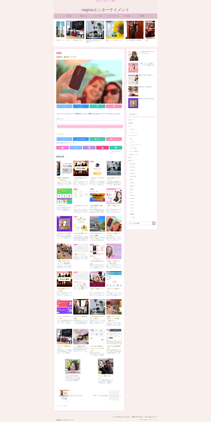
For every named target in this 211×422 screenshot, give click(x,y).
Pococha (132, 182)
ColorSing (132, 167)
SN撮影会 (130, 123)
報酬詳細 (132, 214)
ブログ (59, 53)
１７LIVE (132, 217)
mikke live (132, 173)
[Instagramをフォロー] (89, 148)
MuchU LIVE (133, 176)
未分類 (130, 157)
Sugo (131, 192)
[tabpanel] (66, 32)
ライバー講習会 (134, 151)
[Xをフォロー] (76, 148)
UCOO (131, 201)
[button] (114, 106)
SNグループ (131, 120)
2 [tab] (102, 47)
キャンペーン (133, 132)
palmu (131, 179)
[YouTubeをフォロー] (102, 148)
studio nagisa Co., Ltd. (150, 417)
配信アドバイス (134, 154)
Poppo (131, 189)
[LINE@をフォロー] (115, 148)
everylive (132, 170)
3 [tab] (104, 47)
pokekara (132, 186)
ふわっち (132, 204)
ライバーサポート (132, 135)
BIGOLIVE (132, 164)
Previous (55, 33)
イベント (132, 142)
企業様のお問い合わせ (137, 417)
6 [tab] (112, 47)
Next (156, 33)
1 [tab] (99, 47)
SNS (131, 138)
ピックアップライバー (135, 145)
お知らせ (132, 129)
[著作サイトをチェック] (62, 148)
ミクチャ (132, 211)
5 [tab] (109, 47)
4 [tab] (107, 47)
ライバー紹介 (133, 148)
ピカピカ (132, 208)
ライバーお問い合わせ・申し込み (121, 417)
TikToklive (132, 198)
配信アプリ (131, 160)
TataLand (132, 195)
